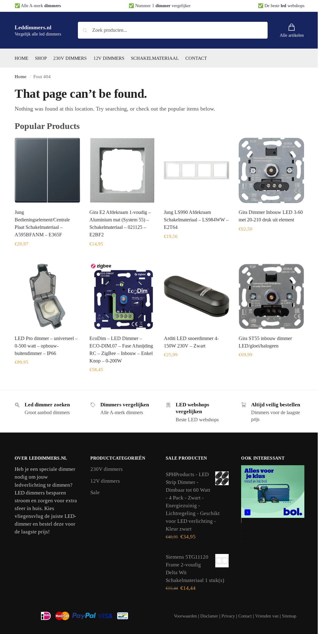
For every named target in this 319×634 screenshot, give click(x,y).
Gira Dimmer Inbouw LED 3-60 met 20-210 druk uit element (271, 216)
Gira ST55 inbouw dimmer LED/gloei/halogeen (265, 342)
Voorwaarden (185, 616)
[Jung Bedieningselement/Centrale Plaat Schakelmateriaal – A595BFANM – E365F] (47, 170)
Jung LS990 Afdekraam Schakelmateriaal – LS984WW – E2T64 (196, 220)
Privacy (228, 616)
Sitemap (289, 616)
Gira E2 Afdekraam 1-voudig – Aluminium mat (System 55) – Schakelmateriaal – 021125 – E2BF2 (120, 223)
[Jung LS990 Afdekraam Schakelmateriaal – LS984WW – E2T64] (196, 170)
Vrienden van (267, 616)
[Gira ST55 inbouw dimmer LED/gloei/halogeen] (271, 296)
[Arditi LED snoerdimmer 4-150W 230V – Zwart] (196, 296)
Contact (245, 616)
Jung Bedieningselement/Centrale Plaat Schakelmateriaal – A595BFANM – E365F (42, 223)
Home (20, 76)
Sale (95, 492)
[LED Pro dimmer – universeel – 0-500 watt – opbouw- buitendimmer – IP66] (47, 296)
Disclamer (209, 616)
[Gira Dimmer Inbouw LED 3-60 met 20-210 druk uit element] (271, 170)
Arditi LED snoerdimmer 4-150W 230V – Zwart (191, 342)
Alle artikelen (292, 35)
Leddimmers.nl (33, 27)
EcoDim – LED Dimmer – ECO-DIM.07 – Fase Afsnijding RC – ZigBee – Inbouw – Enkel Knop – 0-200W (121, 349)
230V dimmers (106, 469)
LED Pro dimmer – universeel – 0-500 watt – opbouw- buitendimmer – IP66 (46, 346)
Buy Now (47, 257)
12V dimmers (105, 481)
